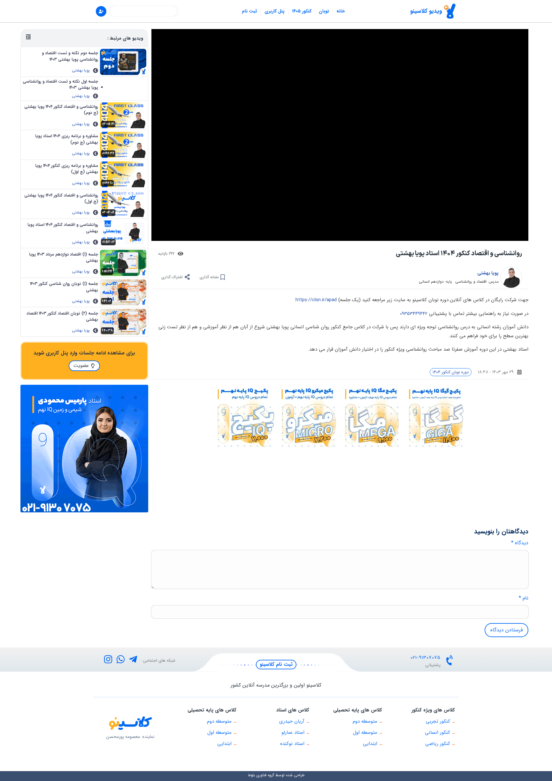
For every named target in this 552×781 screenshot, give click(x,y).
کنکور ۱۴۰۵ (301, 11)
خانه (340, 11)
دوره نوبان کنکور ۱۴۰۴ (451, 372)
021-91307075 (425, 657)
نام (523, 598)
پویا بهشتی (488, 273)
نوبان (324, 11)
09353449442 (413, 313)
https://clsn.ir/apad (316, 300)
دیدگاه (519, 543)
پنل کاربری (274, 11)
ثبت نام (249, 11)
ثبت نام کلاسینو (276, 664)
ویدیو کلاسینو (426, 11)
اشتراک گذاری (172, 277)
